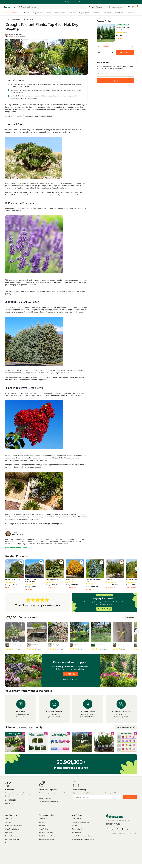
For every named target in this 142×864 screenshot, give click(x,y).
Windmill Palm (15, 124)
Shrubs (48, 13)
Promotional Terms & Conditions (83, 839)
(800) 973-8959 (71, 679)
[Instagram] (107, 829)
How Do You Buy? (104, 609)
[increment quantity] (112, 52)
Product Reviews (11, 836)
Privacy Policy (76, 818)
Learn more (84, 2)
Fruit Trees (25, 13)
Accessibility (76, 832)
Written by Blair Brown (16, 34)
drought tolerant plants (37, 109)
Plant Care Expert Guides (13, 825)
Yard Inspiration (10, 843)
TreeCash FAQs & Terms (47, 836)
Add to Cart (127, 52)
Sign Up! (115, 81)
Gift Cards (8, 832)
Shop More (132, 13)
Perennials (95, 13)
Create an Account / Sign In (48, 801)
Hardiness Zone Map (46, 832)
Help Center (43, 825)
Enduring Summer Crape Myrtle (25, 387)
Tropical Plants (84, 13)
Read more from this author (16, 548)
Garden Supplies (119, 13)
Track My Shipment (45, 798)
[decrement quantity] (99, 52)
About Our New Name (46, 839)
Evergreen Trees (37, 13)
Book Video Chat (70, 674)
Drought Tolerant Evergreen (23, 301)
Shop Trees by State (12, 829)
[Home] (9, 6)
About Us (8, 818)
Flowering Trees (59, 13)
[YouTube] (123, 829)
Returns (74, 825)
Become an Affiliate (12, 839)
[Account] (128, 7)
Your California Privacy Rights (82, 836)
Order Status (43, 818)
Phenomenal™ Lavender (21, 202)
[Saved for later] (21, 562)
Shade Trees (72, 13)
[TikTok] (112, 829)
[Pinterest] (128, 829)
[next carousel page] (137, 569)
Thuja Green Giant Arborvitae (122, 29)
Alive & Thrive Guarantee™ (81, 822)
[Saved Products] (132, 7)
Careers (8, 822)
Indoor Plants (106, 13)
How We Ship (43, 829)
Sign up (129, 797)
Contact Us (9, 803)
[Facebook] (117, 829)
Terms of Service (77, 829)
